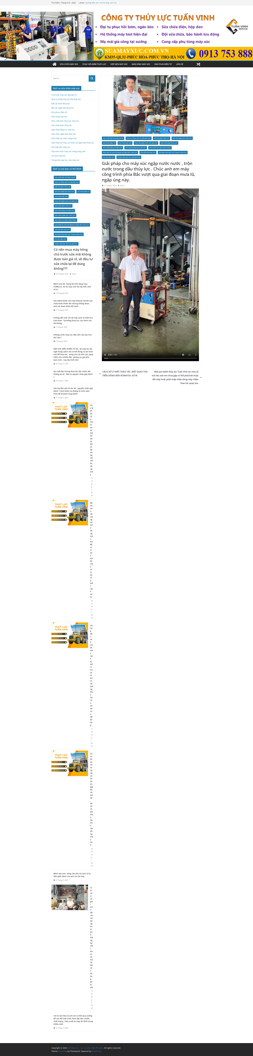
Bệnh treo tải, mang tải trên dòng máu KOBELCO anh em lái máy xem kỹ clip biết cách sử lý (91, 550)
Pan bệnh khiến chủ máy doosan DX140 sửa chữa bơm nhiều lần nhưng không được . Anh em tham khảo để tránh (73, 303)
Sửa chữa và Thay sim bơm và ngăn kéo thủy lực (120, 152)
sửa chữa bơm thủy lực (169, 143)
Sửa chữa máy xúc (69, 64)
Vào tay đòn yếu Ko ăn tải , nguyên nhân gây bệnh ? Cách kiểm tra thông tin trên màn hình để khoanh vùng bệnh (73, 391)
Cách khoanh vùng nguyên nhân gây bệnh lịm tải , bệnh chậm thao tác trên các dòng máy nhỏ (91, 799)
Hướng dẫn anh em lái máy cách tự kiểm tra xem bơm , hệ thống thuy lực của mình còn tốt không (73, 320)
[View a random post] (198, 64)
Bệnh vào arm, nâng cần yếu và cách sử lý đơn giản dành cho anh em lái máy (72, 875)
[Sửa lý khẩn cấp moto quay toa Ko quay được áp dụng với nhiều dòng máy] (69, 450)
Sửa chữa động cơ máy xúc (112, 148)
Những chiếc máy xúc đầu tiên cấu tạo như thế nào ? (72, 336)
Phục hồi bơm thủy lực (94, 64)
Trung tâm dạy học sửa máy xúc (129, 157)
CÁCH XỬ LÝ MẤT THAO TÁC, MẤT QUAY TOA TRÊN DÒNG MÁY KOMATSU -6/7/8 (125, 373)
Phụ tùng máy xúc (125, 143)
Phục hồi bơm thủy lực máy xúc (146, 143)
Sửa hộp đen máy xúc (147, 152)
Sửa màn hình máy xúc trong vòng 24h (173, 152)
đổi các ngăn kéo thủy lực (182, 138)
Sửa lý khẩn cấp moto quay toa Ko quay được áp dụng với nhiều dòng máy (91, 440)
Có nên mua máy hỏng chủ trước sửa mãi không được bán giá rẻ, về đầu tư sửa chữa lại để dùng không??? (73, 259)
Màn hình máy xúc (141, 64)
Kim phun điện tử (163, 64)
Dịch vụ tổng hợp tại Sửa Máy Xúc (138, 138)
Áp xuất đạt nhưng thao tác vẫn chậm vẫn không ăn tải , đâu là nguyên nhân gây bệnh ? (73, 374)
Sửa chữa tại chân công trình (160, 148)
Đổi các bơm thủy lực (161, 138)
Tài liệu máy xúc (108, 157)
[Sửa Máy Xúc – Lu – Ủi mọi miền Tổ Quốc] (54, 64)
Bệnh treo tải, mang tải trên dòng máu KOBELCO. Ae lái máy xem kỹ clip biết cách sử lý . (72, 287)
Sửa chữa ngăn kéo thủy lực (135, 148)
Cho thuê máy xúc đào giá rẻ (113, 138)
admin (122, 185)
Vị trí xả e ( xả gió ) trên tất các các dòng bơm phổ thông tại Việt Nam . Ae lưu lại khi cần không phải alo (91, 937)
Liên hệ (179, 64)
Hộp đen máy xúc (119, 64)
